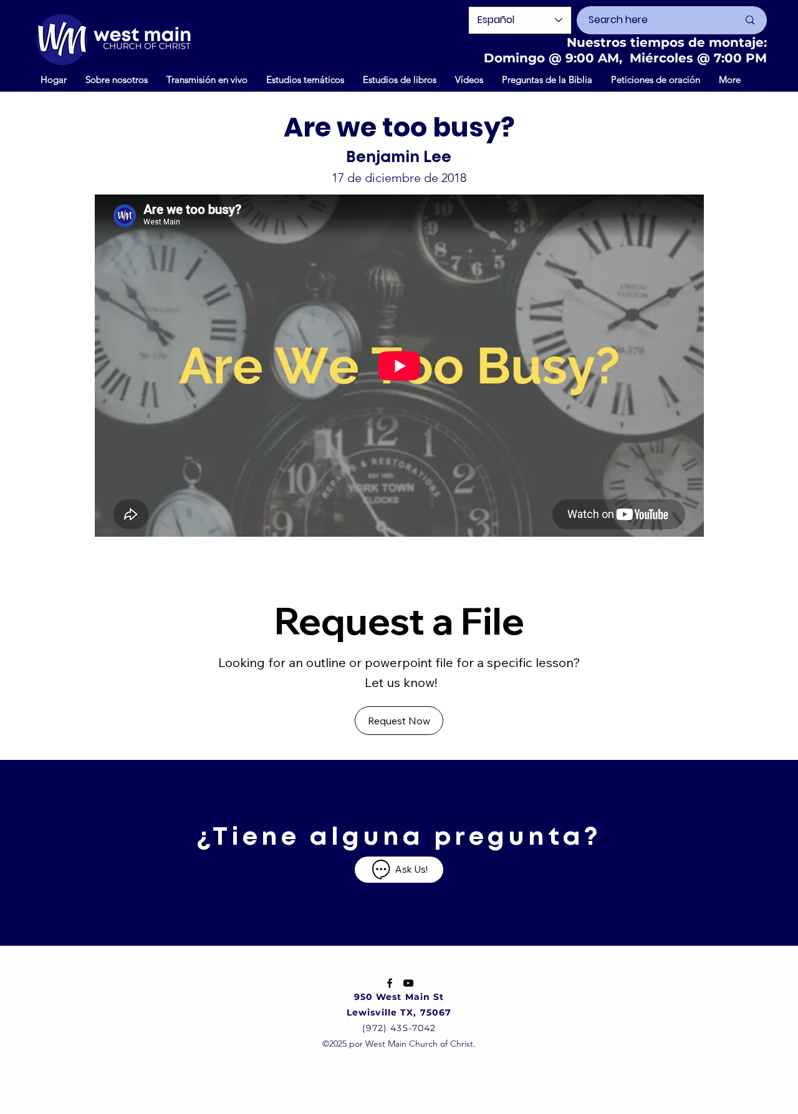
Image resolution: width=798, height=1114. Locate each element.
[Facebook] (389, 983)
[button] (469, 79)
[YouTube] (408, 983)
